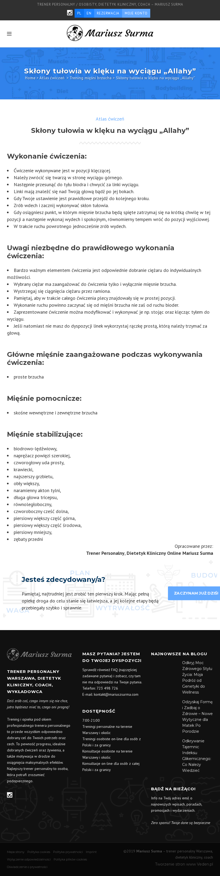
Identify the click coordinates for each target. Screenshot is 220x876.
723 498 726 (107, 688)
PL (79, 13)
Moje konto (136, 13)
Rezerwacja (108, 13)
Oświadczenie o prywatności (27, 867)
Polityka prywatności (68, 852)
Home (30, 77)
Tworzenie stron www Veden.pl (184, 864)
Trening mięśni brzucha (90, 77)
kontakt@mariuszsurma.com (116, 694)
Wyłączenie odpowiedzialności (29, 859)
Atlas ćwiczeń (51, 77)
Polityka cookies (38, 852)
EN (89, 13)
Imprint (91, 852)
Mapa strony (15, 852)
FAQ (114, 669)
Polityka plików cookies (70, 859)
